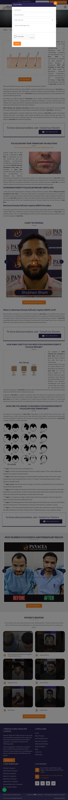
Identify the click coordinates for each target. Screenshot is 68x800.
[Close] (55, 3)
